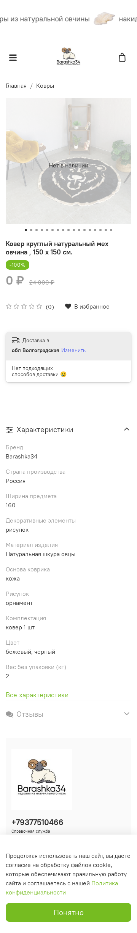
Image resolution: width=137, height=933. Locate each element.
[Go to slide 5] (47, 230)
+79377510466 (37, 822)
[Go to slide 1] (26, 230)
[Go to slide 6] (52, 230)
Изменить (73, 350)
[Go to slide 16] (106, 230)
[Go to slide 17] (111, 230)
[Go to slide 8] (63, 230)
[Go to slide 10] (74, 230)
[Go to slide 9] (68, 230)
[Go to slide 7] (58, 230)
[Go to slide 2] (31, 230)
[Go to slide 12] (84, 230)
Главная (16, 85)
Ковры (45, 85)
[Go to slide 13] (90, 230)
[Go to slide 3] (36, 230)
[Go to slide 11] (79, 230)
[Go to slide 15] (100, 230)
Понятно (69, 912)
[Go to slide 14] (95, 230)
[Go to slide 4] (42, 230)
